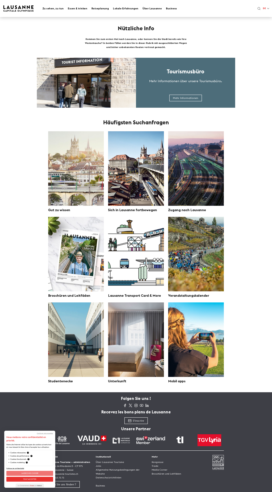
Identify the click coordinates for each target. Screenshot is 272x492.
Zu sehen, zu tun (53, 8)
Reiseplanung (100, 8)
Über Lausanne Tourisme (110, 462)
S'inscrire (138, 420)
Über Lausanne (152, 8)
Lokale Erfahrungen (125, 8)
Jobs (98, 465)
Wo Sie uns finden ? (64, 484)
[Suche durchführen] (259, 8)
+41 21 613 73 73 (56, 477)
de (264, 8)
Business (171, 8)
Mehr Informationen (185, 98)
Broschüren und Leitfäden (166, 473)
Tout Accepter (29, 479)
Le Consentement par (30, 485)
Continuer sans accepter (45, 433)
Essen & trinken (77, 8)
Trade (155, 465)
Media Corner (159, 469)
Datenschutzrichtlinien (108, 477)
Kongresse (157, 462)
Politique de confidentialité (15, 468)
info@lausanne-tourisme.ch (63, 473)
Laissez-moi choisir (29, 473)
